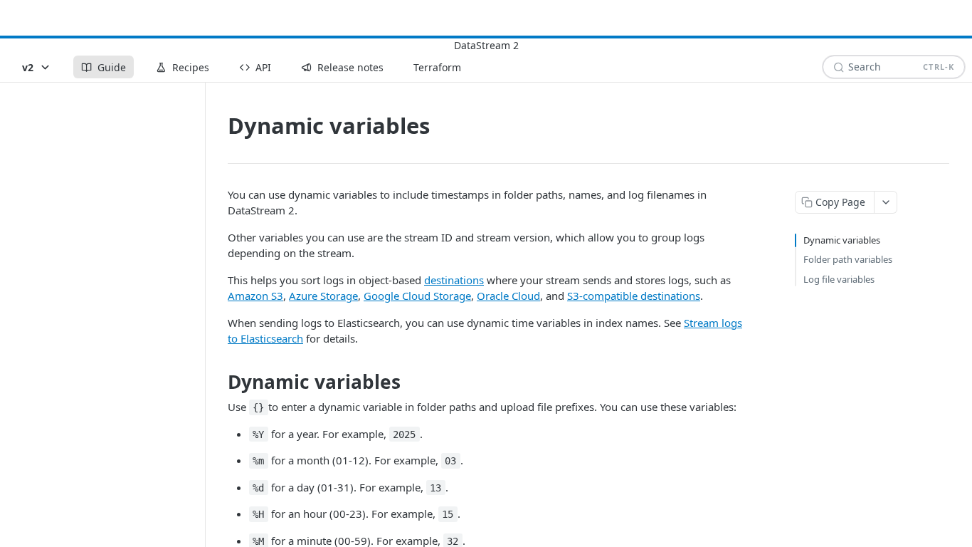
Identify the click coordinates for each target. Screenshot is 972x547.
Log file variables (839, 279)
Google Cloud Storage (417, 295)
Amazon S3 (255, 295)
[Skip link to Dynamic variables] (218, 381)
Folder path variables (847, 259)
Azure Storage (323, 295)
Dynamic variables (841, 240)
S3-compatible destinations (633, 295)
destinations (454, 280)
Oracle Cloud (508, 295)
